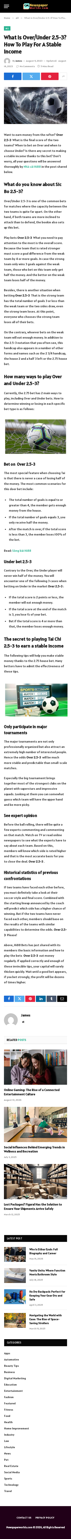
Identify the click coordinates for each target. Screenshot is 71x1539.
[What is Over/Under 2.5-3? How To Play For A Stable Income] (35, 105)
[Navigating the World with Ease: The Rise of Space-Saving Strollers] (15, 1320)
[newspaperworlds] (35, 6)
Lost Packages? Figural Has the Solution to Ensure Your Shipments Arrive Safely (33, 1206)
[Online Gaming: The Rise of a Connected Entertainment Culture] (35, 1067)
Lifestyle (9, 1447)
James (18, 60)
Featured (10, 1403)
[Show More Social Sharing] (63, 76)
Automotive (11, 1359)
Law (6, 1441)
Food (7, 1416)
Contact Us (24, 1517)
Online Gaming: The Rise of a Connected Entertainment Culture (32, 1092)
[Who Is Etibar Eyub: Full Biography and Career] (15, 1254)
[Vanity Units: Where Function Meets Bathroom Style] (15, 1275)
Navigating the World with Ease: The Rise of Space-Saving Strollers (45, 1319)
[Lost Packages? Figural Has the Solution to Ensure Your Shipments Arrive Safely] (35, 1181)
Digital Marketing (15, 1378)
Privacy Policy (45, 1517)
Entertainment (13, 1391)
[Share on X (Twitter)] (31, 76)
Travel (8, 1491)
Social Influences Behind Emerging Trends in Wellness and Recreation (34, 1149)
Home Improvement (16, 1428)
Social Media (12, 1472)
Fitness (8, 1409)
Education (10, 1384)
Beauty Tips (11, 1366)
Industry (9, 1434)
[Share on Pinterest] (50, 76)
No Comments (27, 66)
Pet (6, 1459)
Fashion (9, 1397)
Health (8, 1422)
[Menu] (6, 6)
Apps (7, 1353)
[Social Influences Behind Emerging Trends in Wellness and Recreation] (35, 1124)
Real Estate (11, 1466)
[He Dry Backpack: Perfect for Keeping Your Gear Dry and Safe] (15, 1296)
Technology (11, 1485)
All (7, 28)
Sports (8, 1478)
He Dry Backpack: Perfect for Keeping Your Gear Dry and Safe (47, 1295)
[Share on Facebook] (12, 76)
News (7, 1453)
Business (9, 1372)
